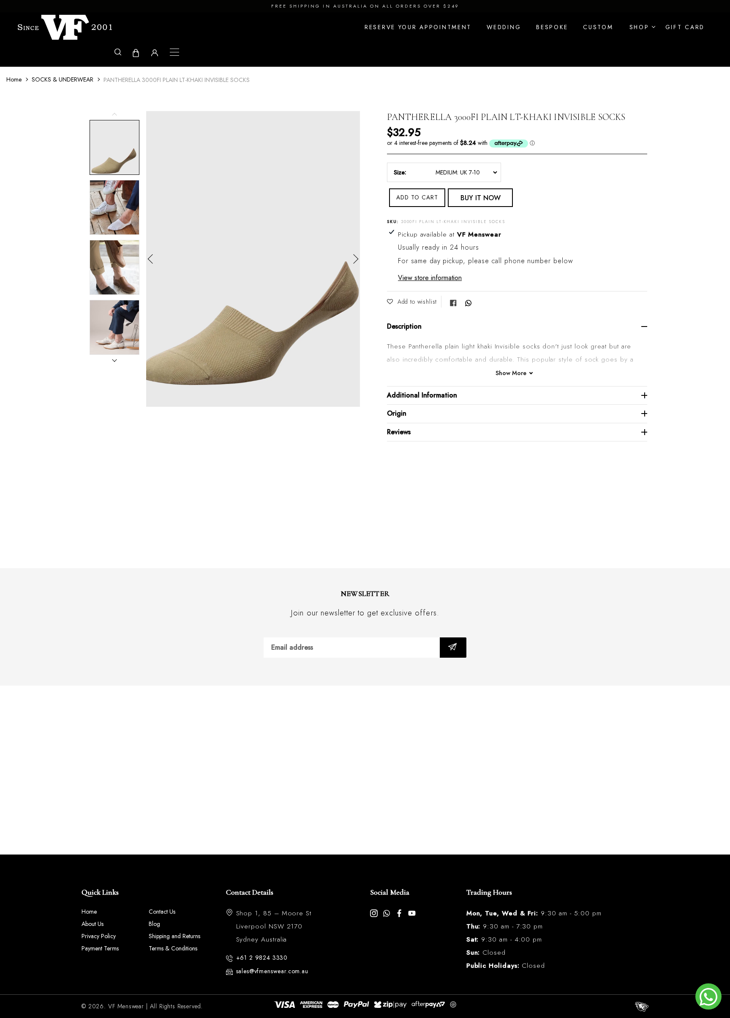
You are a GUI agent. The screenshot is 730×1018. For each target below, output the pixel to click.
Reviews (399, 432)
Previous (152, 259)
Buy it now (480, 198)
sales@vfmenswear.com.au (272, 971)
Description (404, 326)
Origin (396, 413)
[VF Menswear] (65, 27)
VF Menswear (126, 1006)
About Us (93, 924)
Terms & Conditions (173, 948)
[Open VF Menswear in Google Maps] (365, 770)
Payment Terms (100, 948)
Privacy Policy (99, 936)
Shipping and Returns (174, 936)
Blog (154, 924)
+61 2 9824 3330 (262, 957)
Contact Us (162, 911)
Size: (400, 172)
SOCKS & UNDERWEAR (62, 79)
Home (14, 79)
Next (353, 259)
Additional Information (422, 395)
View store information (430, 278)
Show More (511, 373)
